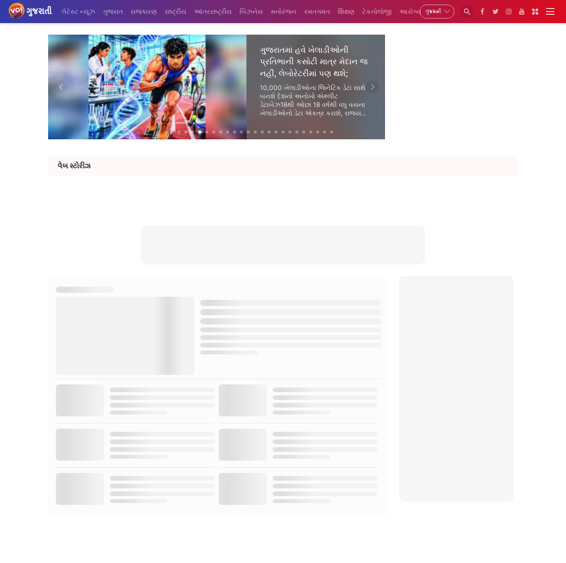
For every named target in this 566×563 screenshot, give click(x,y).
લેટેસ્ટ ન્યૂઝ (78, 11)
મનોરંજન (283, 11)
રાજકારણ (144, 11)
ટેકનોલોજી (377, 11)
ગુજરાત (113, 11)
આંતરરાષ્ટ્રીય (213, 11)
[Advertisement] (283, 193)
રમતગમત (317, 11)
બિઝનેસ (251, 11)
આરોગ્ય (410, 11)
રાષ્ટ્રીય (175, 11)
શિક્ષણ (346, 11)
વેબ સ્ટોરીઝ (74, 166)
